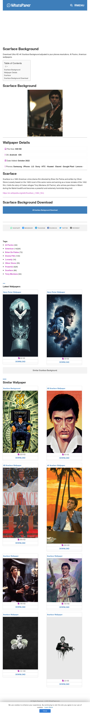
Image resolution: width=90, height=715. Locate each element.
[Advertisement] (45, 27)
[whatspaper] (19, 5)
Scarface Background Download (16, 78)
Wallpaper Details (10, 72)
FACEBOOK (53, 228)
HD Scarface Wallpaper (56, 388)
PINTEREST (76, 228)
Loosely (9, 259)
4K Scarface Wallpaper (56, 465)
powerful (9, 266)
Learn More (48, 707)
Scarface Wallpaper (11, 556)
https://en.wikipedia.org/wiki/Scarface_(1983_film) (23, 193)
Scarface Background (12, 69)
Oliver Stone (11, 263)
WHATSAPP (16, 228)
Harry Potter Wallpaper (12, 292)
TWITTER (65, 228)
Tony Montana (11, 274)
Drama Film (10, 255)
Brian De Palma (12, 252)
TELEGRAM (41, 228)
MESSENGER (28, 228)
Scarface (7, 75)
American (9, 248)
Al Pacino (9, 245)
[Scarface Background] (45, 112)
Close (45, 711)
